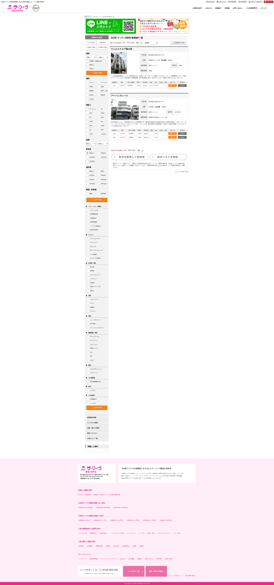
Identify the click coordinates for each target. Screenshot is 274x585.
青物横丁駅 (99, 546)
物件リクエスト (92, 433)
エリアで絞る (91, 42)
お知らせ (209, 8)
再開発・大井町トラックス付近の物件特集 (107, 494)
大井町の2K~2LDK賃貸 (103, 507)
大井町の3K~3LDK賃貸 (120, 507)
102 (114, 85)
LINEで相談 (168, 559)
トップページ (82, 559)
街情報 (227, 8)
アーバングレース (119, 95)
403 (114, 137)
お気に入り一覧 (92, 438)
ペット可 (141, 533)
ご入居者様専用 (251, 8)
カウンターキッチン (164, 533)
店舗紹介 (218, 8)
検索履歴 (243, 2)
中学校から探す (102, 47)
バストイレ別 (82, 533)
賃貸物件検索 (91, 417)
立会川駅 (116, 546)
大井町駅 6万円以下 (84, 520)
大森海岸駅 (125, 546)
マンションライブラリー (109, 559)
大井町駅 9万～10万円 (149, 520)
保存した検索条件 (256, 2)
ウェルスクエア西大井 (121, 49)
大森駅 (134, 546)
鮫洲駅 (108, 546)
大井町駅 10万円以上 (166, 520)
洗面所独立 (93, 533)
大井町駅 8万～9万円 (132, 520)
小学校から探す (91, 47)
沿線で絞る (103, 42)
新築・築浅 (150, 533)
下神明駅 (89, 546)
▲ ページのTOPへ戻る (181, 172)
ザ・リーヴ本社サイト (175, 575)
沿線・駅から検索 (93, 428)
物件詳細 (182, 85)
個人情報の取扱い (191, 575)
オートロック (131, 533)
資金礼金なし (104, 533)
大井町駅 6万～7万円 (100, 520)
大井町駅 (81, 546)
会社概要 (131, 559)
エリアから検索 (92, 423)
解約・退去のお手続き (156, 571)
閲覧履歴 (233, 2)
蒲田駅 (142, 546)
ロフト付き (176, 533)
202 (114, 133)
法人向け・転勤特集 (84, 494)
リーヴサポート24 (133, 571)
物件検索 (211, 2)
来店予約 (159, 559)
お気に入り (173, 85)
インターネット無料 (117, 533)
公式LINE (263, 8)
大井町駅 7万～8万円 (116, 520)
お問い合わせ (237, 8)
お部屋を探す (197, 8)
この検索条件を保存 (178, 42)
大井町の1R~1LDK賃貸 (85, 507)
